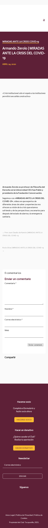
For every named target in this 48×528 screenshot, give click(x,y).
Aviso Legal (10, 515)
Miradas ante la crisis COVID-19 (20, 41)
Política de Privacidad (24, 515)
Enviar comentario (35, 345)
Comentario (10, 283)
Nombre (9, 309)
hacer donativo (24, 448)
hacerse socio (24, 419)
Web (7, 330)
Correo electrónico (14, 319)
